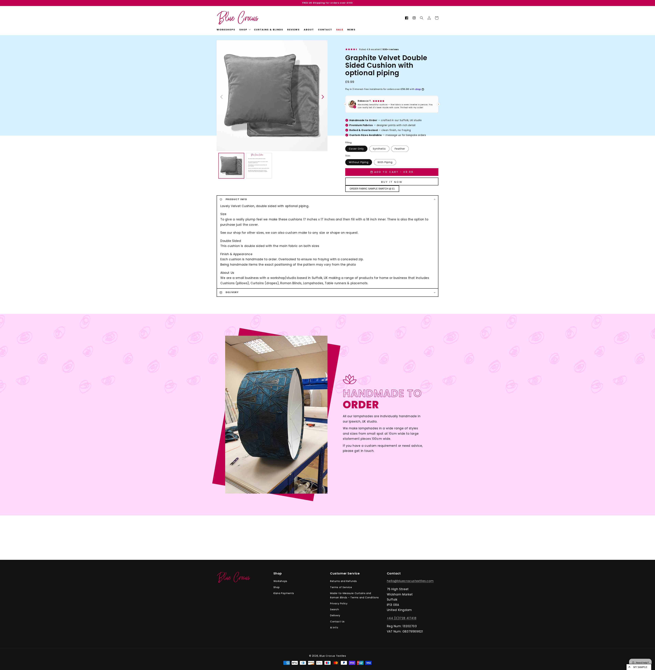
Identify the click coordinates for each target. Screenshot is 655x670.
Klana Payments (283, 593)
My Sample (640, 667)
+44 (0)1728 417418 (402, 618)
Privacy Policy (338, 603)
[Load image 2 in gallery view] (259, 166)
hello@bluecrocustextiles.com (410, 581)
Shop (276, 587)
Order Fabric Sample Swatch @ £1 (372, 188)
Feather (400, 148)
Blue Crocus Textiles (332, 656)
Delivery (335, 615)
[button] (421, 18)
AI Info (334, 627)
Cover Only (356, 148)
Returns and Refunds (343, 581)
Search (334, 609)
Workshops (280, 581)
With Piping (384, 162)
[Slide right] (322, 96)
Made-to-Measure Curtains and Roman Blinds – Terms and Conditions (354, 595)
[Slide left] (222, 96)
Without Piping (358, 162)
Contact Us (337, 621)
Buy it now (392, 182)
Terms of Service (341, 587)
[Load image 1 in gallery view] (231, 166)
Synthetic (379, 148)
